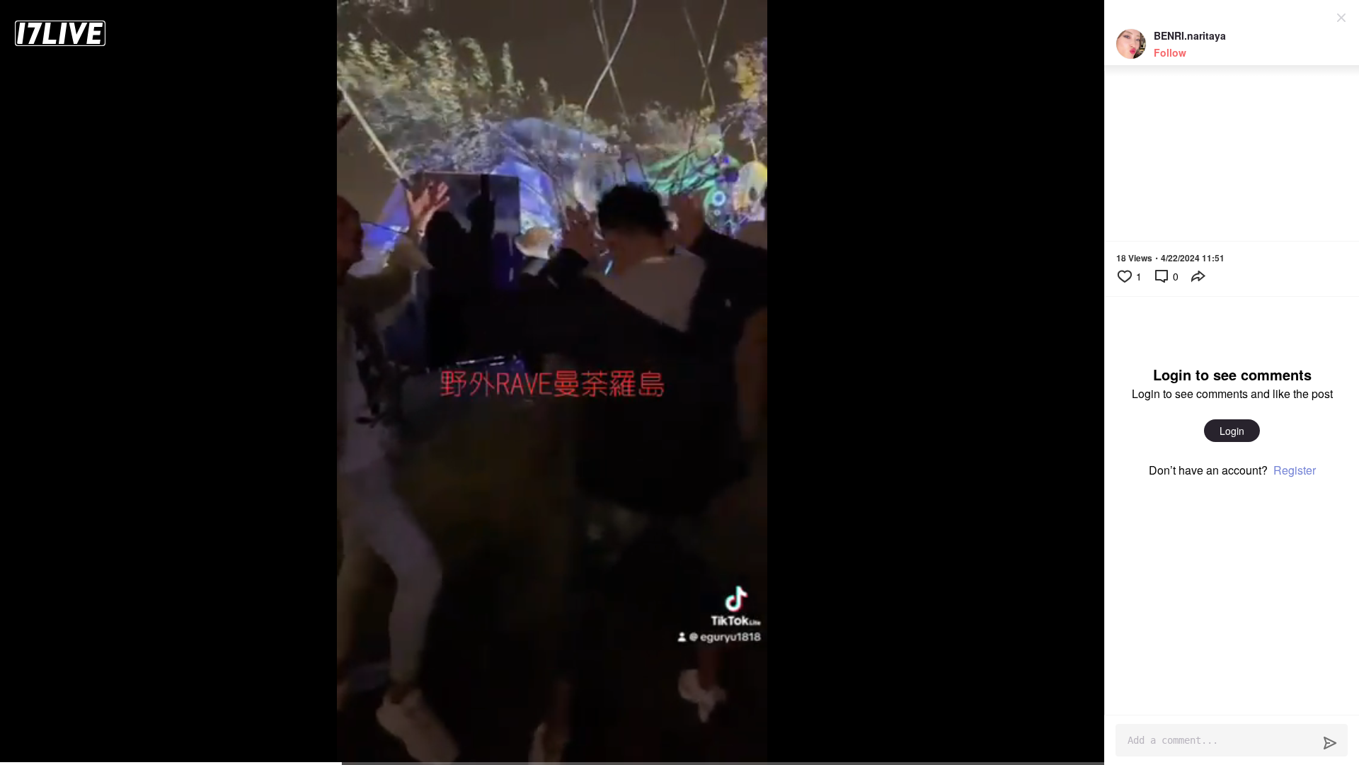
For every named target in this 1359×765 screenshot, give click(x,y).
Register (1294, 470)
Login (1232, 431)
